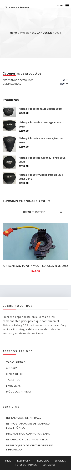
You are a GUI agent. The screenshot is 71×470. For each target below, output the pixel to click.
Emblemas (13, 385)
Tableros (13, 379)
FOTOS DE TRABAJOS (26, 464)
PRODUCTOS (42, 460)
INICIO (8, 460)
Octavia (47, 32)
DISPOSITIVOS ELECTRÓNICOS (18, 80)
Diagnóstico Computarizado (28, 433)
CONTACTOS (49, 464)
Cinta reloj (14, 374)
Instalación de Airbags (23, 417)
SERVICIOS (60, 460)
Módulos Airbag (18, 391)
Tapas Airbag (16, 362)
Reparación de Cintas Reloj (27, 439)
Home (14, 32)
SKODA (36, 32)
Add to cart (35, 270)
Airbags (12, 368)
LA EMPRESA (23, 460)
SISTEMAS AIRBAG (12, 83)
